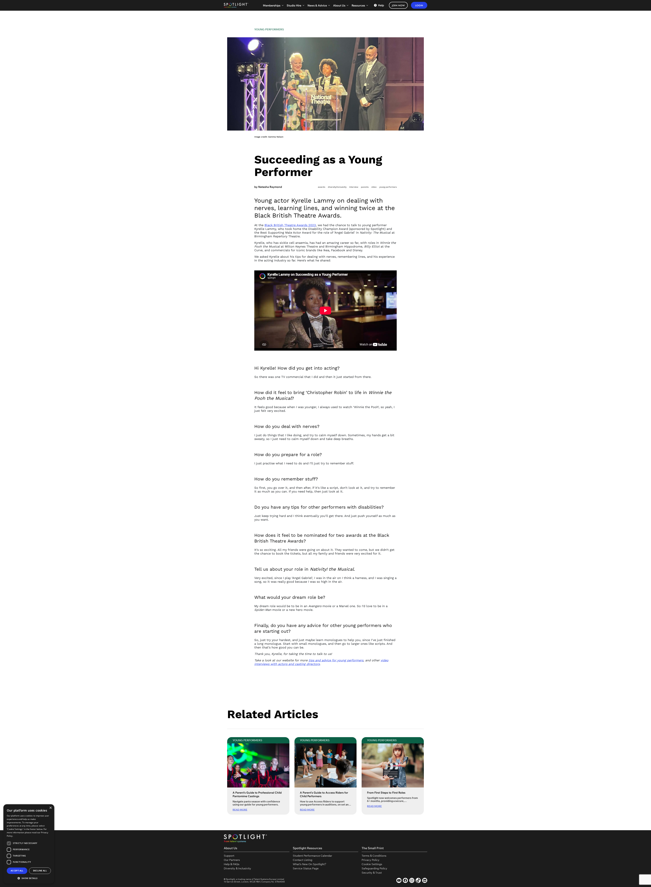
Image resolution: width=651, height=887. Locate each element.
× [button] (50, 808)
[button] (29, 878)
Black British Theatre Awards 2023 (290, 225)
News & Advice (317, 5)
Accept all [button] (17, 870)
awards (321, 187)
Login (419, 5)
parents (365, 187)
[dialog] (28, 844)
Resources (358, 5)
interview (353, 187)
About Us (339, 5)
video (374, 187)
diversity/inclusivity (337, 187)
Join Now (398, 5)
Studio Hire (294, 5)
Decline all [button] (40, 870)
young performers (388, 187)
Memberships (271, 5)
